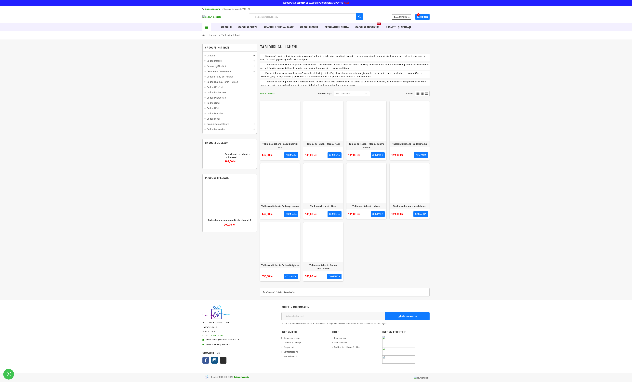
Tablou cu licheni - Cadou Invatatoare (323, 267)
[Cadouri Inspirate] (211, 16)
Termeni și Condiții (292, 342)
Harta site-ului (290, 356)
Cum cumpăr (340, 338)
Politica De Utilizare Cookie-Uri (348, 347)
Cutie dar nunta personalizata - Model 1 (229, 220)
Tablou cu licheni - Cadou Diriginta (280, 265)
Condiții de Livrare (292, 338)
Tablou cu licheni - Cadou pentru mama (366, 146)
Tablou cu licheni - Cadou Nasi (323, 144)
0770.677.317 (216, 335)
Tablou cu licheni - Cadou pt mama (280, 206)
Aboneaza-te (409, 316)
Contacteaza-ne (291, 352)
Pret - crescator (342, 93)
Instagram (214, 360)
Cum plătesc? (340, 342)
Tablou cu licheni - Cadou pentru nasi (280, 146)
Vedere (409, 93)
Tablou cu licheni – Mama (366, 206)
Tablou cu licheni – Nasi (323, 206)
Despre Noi (289, 347)
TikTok (223, 360)
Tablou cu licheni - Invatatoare (409, 206)
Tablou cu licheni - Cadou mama (409, 144)
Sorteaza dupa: (325, 93)
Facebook (205, 360)
